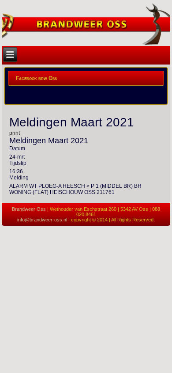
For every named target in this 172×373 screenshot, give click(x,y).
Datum (17, 148)
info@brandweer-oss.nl (42, 219)
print (14, 133)
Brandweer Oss (29, 209)
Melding (19, 178)
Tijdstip (17, 163)
